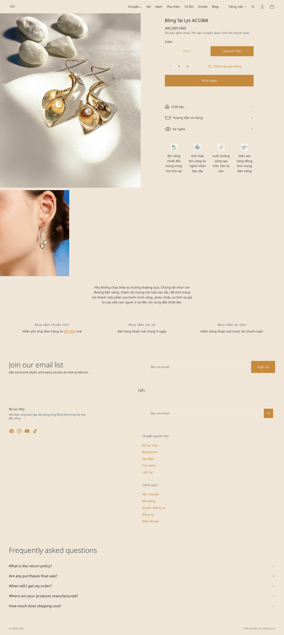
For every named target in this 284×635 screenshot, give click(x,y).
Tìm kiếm (149, 465)
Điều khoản (150, 521)
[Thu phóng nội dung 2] (34, 233)
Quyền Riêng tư (153, 508)
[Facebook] (11, 431)
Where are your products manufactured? (43, 595)
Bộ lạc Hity (150, 445)
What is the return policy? (30, 565)
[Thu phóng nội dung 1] (70, 100)
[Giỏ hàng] (272, 7)
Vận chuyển (150, 494)
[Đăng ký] (268, 413)
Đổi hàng (149, 501)
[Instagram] (19, 431)
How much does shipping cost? (35, 605)
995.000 (69, 331)
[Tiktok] (35, 431)
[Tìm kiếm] (253, 7)
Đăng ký (148, 514)
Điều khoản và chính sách (259, 628)
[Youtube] (27, 431)
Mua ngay (209, 80)
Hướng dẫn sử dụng (188, 117)
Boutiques (149, 452)
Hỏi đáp (148, 459)
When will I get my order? (30, 585)
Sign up (263, 367)
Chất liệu (177, 107)
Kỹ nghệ (179, 129)
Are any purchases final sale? (33, 575)
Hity (21, 628)
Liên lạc (147, 472)
